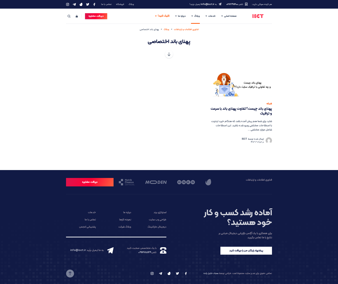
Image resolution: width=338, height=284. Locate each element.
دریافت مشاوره (96, 16)
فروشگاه (120, 4)
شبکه (269, 104)
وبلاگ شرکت (124, 227)
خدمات (212, 16)
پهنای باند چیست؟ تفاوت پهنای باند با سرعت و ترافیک (241, 111)
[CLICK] (162, 16)
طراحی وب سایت (157, 220)
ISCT (244, 139)
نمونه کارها (125, 220)
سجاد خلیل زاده (211, 273)
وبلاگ (131, 4)
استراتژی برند (160, 212)
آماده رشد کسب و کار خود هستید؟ (238, 218)
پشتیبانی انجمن (87, 227)
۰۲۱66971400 (232, 4)
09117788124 (144, 252)
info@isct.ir (207, 4)
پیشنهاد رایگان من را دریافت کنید (246, 251)
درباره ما (182, 16)
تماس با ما (106, 4)
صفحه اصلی (230, 16)
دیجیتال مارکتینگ (157, 227)
